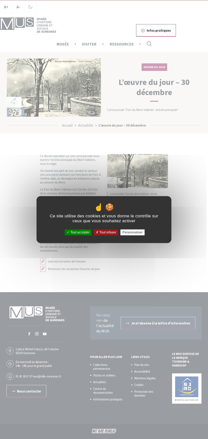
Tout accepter (79, 232)
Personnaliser (132, 232)
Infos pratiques (159, 30)
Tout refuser (107, 232)
